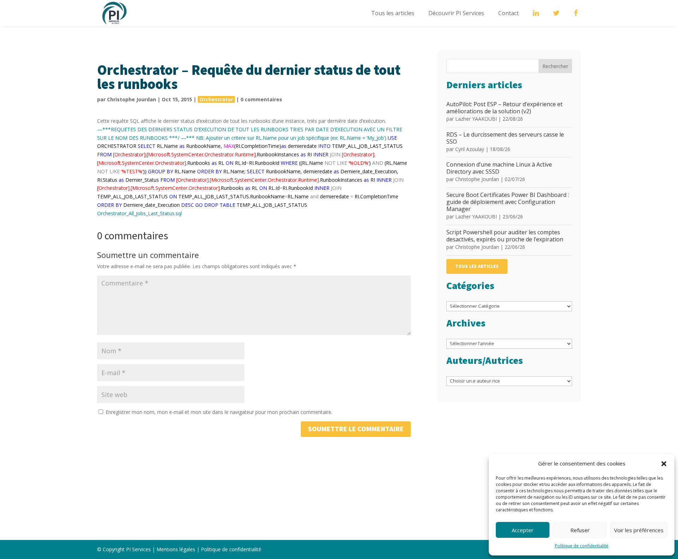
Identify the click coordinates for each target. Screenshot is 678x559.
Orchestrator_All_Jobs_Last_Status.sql (139, 213)
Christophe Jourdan (131, 99)
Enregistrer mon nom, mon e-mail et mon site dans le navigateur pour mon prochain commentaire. (219, 412)
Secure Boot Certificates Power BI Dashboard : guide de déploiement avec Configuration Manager (507, 202)
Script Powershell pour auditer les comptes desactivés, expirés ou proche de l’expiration (504, 235)
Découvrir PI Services (456, 13)
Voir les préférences (639, 530)
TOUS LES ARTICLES (477, 266)
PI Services (138, 549)
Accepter (523, 530)
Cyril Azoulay (469, 149)
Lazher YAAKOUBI (476, 118)
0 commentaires (261, 99)
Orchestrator (216, 99)
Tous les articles (392, 13)
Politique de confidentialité (581, 546)
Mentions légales (175, 549)
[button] (663, 463)
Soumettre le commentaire (356, 429)
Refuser (580, 530)
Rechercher (555, 66)
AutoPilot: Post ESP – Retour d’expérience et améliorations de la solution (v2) (504, 107)
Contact (508, 13)
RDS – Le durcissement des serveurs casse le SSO (505, 138)
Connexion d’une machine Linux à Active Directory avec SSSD (499, 168)
